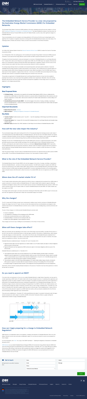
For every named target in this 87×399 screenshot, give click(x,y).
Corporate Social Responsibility (55, 395)
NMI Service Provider (38, 4)
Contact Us (82, 4)
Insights (70, 4)
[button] (49, 4)
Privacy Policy (65, 395)
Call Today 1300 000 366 (78, 1)
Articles (70, 384)
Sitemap (71, 395)
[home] (5, 4)
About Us (75, 4)
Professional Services (43, 384)
